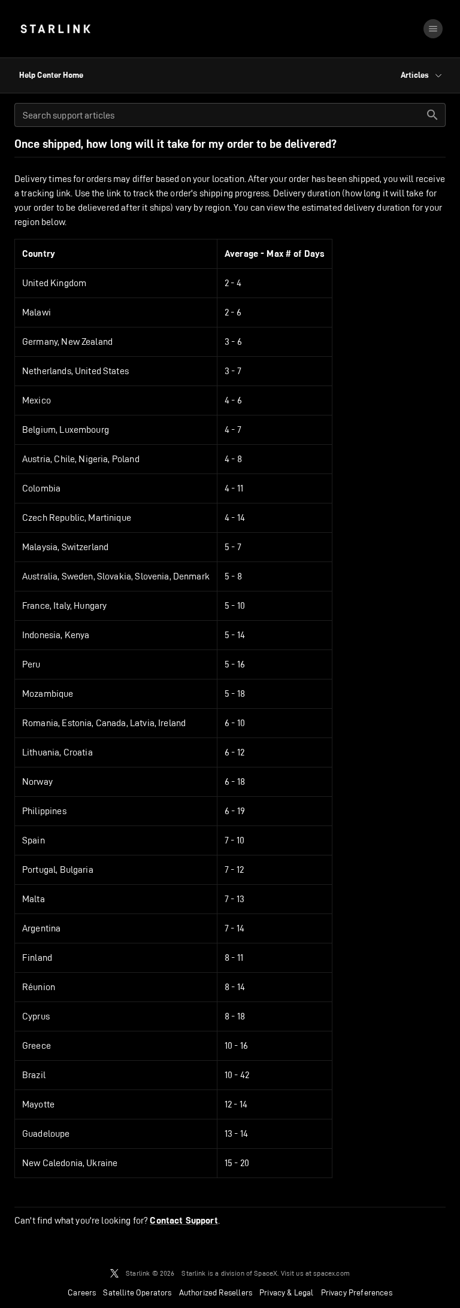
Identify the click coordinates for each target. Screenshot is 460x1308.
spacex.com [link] (331, 1273)
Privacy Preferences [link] (356, 1292)
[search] (432, 115)
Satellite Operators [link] (137, 1292)
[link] (55, 29)
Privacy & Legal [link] (286, 1292)
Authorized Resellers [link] (215, 1292)
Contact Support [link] (183, 1220)
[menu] (433, 28)
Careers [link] (82, 1292)
